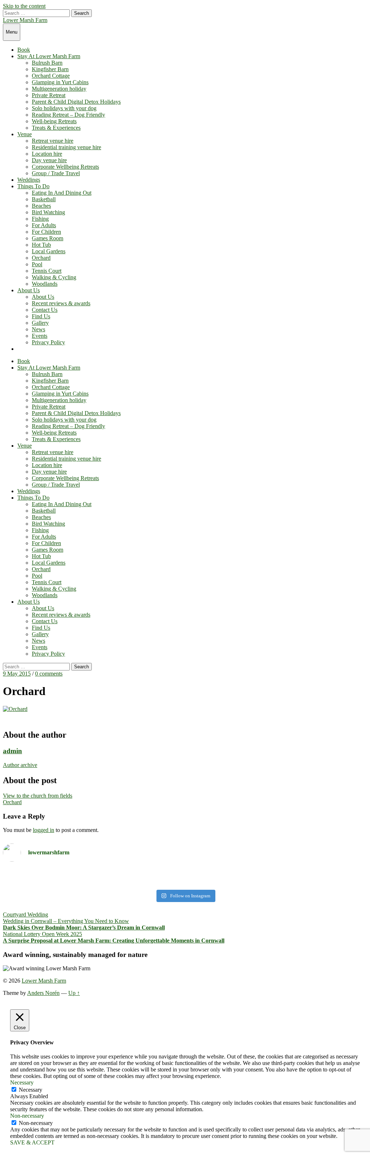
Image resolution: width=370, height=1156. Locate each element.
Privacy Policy (48, 342)
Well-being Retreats (54, 121)
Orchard (41, 258)
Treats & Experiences (56, 128)
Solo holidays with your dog (64, 108)
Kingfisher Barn (50, 69)
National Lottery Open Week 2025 (42, 934)
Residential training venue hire (66, 147)
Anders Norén (43, 993)
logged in (43, 830)
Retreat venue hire (52, 141)
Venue (24, 134)
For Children (46, 232)
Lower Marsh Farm (25, 20)
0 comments (49, 673)
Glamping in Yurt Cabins (60, 82)
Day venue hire (49, 160)
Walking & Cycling (54, 277)
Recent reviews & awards (61, 303)
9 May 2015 (17, 673)
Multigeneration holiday (59, 89)
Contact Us (44, 310)
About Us (28, 290)
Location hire (47, 154)
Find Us (41, 316)
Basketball (44, 199)
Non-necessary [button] (27, 1116)
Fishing (40, 219)
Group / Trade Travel (56, 173)
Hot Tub (41, 245)
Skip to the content (24, 6)
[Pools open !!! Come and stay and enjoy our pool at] (93, 876)
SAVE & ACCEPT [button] (32, 1142)
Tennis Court (46, 271)
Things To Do (33, 186)
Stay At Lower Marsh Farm (48, 56)
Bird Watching (48, 212)
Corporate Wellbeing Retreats (65, 167)
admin (12, 751)
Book (23, 50)
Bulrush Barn (47, 63)
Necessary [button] (22, 1082)
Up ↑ (74, 993)
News (38, 329)
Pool (37, 264)
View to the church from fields (37, 796)
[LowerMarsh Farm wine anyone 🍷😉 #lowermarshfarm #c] (277, 877)
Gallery (40, 323)
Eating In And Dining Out (61, 193)
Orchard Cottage (51, 76)
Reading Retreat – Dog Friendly (68, 115)
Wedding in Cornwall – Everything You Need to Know (66, 921)
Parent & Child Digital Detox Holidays (76, 102)
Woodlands (44, 284)
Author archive (20, 765)
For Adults (44, 225)
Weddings (28, 180)
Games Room (47, 238)
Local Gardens (48, 251)
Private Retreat (48, 95)
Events (39, 336)
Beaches (41, 206)
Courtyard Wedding (25, 914)
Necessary (30, 1090)
